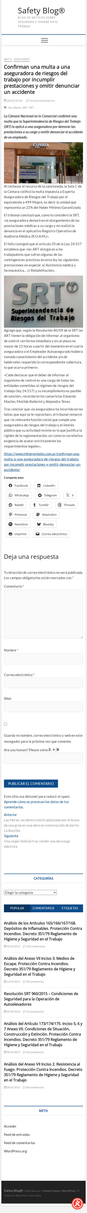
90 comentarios (35, 981)
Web (7, 698)
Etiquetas (70, 908)
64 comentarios (35, 1087)
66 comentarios (35, 1052)
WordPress (68, 1190)
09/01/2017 (13, 1087)
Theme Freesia (51, 1190)
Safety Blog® (41, 10)
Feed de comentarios (19, 1143)
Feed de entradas (17, 1134)
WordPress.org (15, 1151)
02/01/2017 (13, 946)
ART (25, 107)
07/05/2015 (13, 1011)
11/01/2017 (13, 981)
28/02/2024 (14, 100)
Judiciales (21, 59)
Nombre (11, 650)
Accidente (14, 107)
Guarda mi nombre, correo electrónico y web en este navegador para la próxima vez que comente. (43, 738)
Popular (17, 908)
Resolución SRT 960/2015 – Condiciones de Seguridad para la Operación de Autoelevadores (41, 999)
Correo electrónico (19, 675)
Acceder (10, 1126)
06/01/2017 (13, 1052)
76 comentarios (35, 1011)
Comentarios (43, 908)
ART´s (8, 59)
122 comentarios (35, 946)
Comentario (14, 586)
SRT (31, 107)
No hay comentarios (42, 100)
